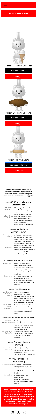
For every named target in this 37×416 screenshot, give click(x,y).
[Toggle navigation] (5, 5)
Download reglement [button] (18, 70)
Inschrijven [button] (18, 76)
